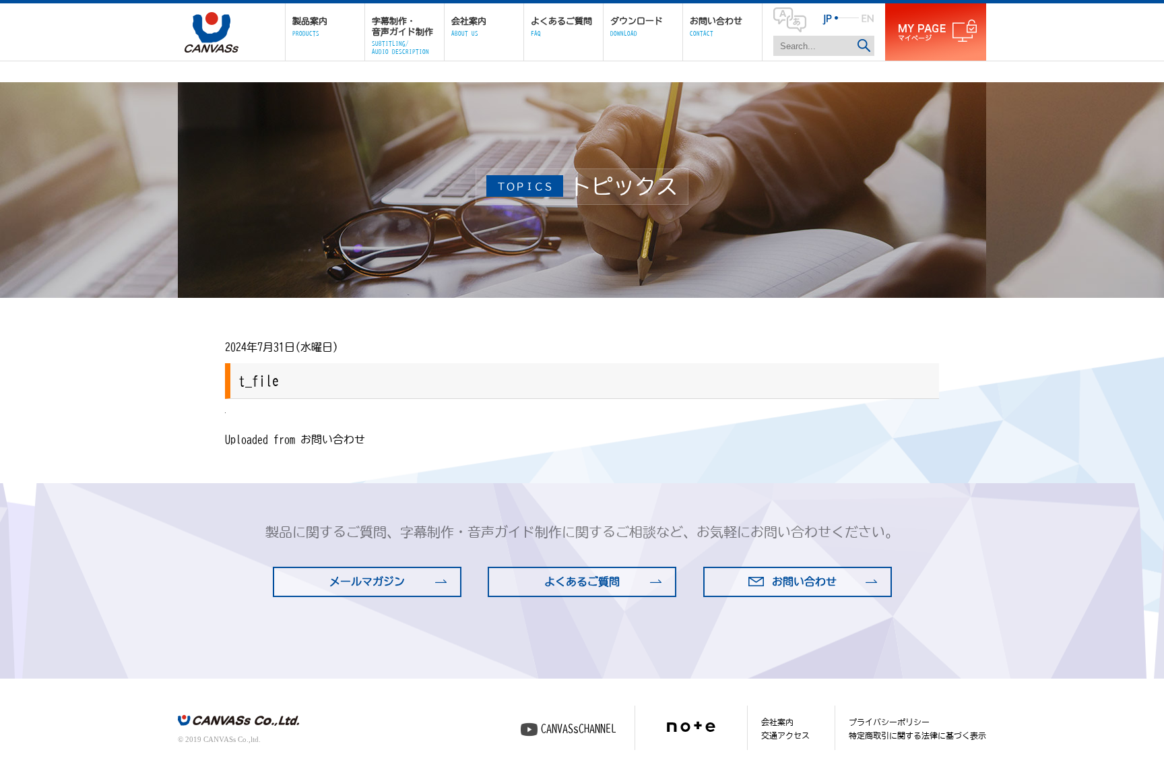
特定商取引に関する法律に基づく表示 (917, 735)
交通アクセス (785, 735)
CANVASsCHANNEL (578, 728)
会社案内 (777, 722)
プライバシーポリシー (889, 722)
